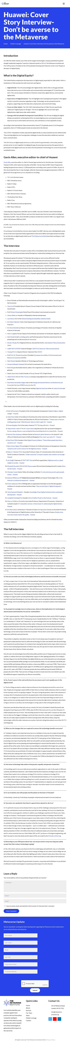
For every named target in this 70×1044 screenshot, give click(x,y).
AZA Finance (28, 466)
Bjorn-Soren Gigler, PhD (14, 446)
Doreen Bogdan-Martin (14, 425)
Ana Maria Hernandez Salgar (16, 382)
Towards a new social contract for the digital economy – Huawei (27, 448)
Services (28, 1010)
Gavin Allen (7, 162)
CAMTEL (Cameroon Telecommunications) (45, 348)
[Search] (67, 4)
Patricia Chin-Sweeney (14, 434)
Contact (28, 1020)
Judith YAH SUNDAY (14, 348)
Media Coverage (31, 1018)
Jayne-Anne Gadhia (17, 373)
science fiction (57, 388)
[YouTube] (55, 1019)
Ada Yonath (10, 337)
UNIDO (39, 352)
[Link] (5, 3)
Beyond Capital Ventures (42, 434)
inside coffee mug (55, 836)
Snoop (33, 373)
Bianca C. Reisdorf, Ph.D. (15, 452)
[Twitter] (50, 1019)
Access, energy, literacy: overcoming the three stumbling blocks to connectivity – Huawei (35, 431)
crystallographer (24, 337)
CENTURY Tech (27, 460)
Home (28, 1005)
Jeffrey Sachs (14, 411)
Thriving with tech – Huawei (46, 425)
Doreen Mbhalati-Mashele (15, 364)
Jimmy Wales (11, 315)
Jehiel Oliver (11, 377)
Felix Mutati (11, 361)
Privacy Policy (50, 1040)
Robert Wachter (14, 322)
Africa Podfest (32, 498)
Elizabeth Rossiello (13, 466)
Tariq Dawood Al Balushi (15, 492)
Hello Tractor (24, 377)
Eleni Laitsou (13, 509)
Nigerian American (41, 388)
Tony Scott (10, 306)
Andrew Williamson (13, 478)
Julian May (10, 417)
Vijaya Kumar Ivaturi (13, 428)
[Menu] (64, 3)
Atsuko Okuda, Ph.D (13, 343)
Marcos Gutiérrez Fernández (16, 501)
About (28, 1008)
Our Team (29, 1013)
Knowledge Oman (35, 492)
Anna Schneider (14, 328)
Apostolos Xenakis (46, 509)
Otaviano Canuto (12, 472)
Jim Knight (10, 460)
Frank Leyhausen (12, 483)
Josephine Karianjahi (13, 498)
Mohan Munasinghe (16, 312)
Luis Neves (10, 318)
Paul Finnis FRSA (12, 440)
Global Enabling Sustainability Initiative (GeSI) (36, 318)
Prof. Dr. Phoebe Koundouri (18, 355)
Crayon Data (29, 428)
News (28, 1015)
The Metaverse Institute (39, 236)
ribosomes (33, 339)
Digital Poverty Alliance (34, 440)
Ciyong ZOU (11, 352)
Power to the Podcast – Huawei (47, 498)
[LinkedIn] (59, 1019)
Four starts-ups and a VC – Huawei (50, 437)
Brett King (10, 367)
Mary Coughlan (12, 333)
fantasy (9, 391)
